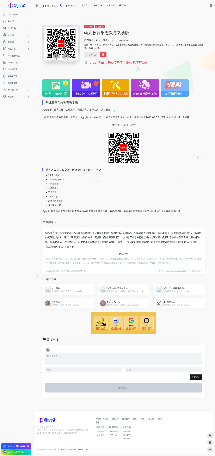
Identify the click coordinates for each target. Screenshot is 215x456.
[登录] (211, 6)
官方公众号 (89, 27)
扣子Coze (151, 418)
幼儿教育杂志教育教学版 (127, 45)
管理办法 (100, 431)
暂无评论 (52, 339)
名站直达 (85, 5)
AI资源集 (111, 5)
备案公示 (100, 427)
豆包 (135, 418)
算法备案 (100, 435)
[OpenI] (46, 420)
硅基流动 (126, 418)
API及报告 (113, 427)
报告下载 (113, 435)
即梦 (160, 418)
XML (86, 449)
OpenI (55, 449)
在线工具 (98, 5)
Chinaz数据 (178, 232)
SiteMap (80, 449)
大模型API (114, 431)
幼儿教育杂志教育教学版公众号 (155, 45)
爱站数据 (162, 232)
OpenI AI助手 (102, 418)
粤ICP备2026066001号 (67, 449)
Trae (142, 418)
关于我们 (123, 5)
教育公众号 (100, 27)
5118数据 (149, 232)
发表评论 (196, 377)
